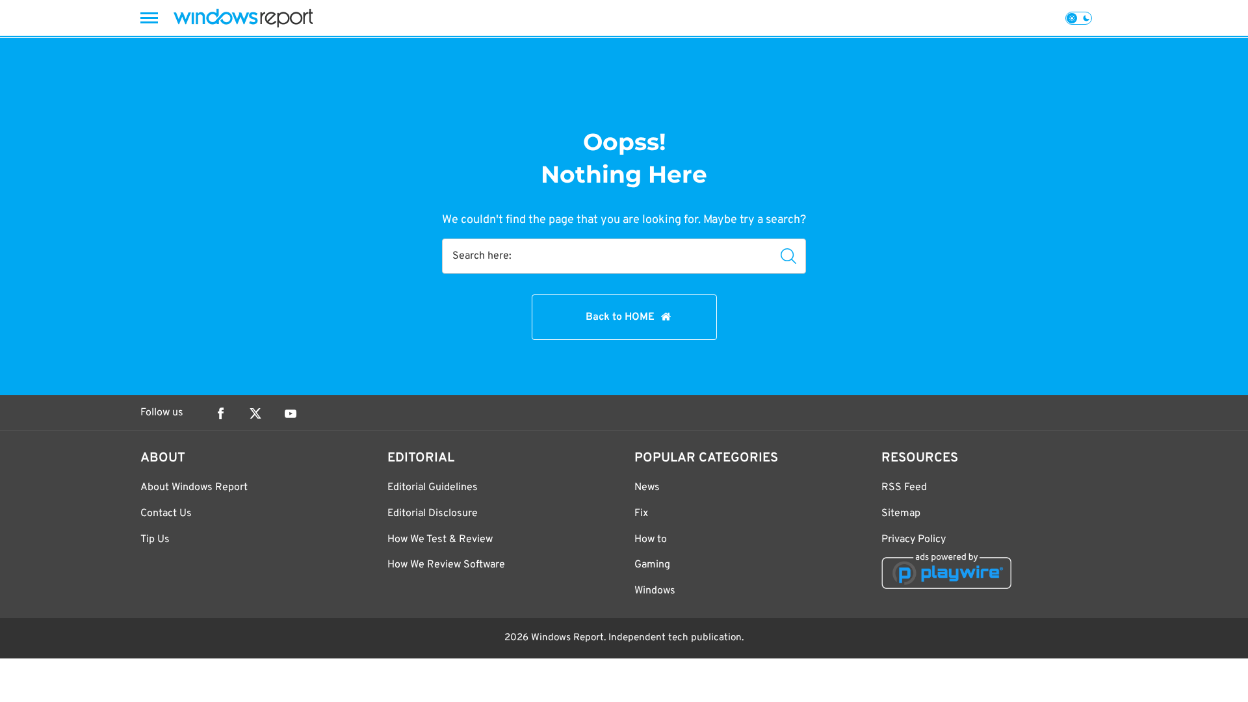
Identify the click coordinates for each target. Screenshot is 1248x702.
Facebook (220, 413)
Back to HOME (620, 317)
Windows (654, 590)
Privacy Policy (913, 539)
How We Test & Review (440, 539)
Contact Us (166, 513)
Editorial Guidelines (432, 487)
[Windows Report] (243, 17)
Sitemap (900, 513)
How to (650, 539)
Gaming (652, 564)
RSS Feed (904, 487)
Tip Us (155, 539)
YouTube (290, 413)
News (647, 487)
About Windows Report (194, 487)
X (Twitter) (255, 413)
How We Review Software (446, 564)
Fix (641, 513)
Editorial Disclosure (432, 513)
